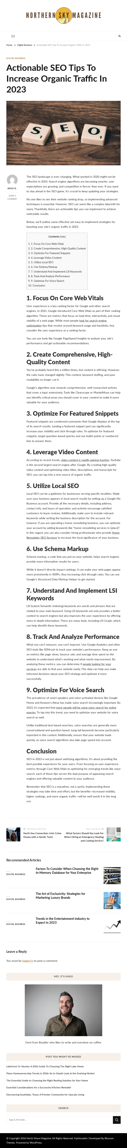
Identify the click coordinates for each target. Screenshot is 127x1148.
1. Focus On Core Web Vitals (46, 244)
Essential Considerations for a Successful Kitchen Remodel (38, 1087)
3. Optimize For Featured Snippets (49, 253)
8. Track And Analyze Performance (49, 276)
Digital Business (15, 58)
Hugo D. (12, 188)
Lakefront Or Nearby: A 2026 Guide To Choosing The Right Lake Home (45, 1066)
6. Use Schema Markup (42, 267)
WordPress (36, 1142)
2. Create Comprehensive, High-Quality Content (57, 248)
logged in (27, 961)
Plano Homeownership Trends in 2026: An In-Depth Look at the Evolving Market (50, 1073)
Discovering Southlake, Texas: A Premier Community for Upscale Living (45, 1094)
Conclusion (36, 285)
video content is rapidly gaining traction (85, 460)
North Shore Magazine (39, 1138)
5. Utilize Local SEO (40, 262)
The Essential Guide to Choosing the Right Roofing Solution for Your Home (47, 1080)
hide (63, 237)
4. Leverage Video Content (44, 258)
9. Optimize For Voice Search (46, 281)
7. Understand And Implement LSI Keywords (55, 271)
